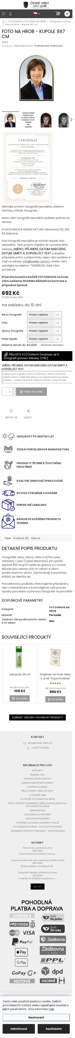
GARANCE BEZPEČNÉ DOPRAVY (38, 782)
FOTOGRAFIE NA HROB (59, 609)
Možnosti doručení (52, 345)
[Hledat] (3, 13)
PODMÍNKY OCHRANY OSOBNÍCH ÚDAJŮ (37, 822)
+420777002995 (40, 747)
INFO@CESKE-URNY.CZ (40, 743)
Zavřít (20, 404)
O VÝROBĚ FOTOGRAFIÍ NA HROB (37, 799)
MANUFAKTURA (37, 810)
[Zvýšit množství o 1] (14, 390)
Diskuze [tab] (35, 538)
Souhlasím (54, 1029)
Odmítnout (18, 1029)
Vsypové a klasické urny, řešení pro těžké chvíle (37, 860)
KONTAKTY (37, 770)
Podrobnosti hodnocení (49, 46)
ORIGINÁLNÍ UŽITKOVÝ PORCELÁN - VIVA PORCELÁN (37, 830)
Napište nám (37, 774)
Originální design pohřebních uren (37, 872)
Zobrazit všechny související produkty (37, 717)
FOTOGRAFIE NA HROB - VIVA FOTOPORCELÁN (37, 826)
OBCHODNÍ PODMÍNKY (37, 818)
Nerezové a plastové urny (37, 847)
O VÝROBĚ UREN (37, 795)
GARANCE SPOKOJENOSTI (37, 778)
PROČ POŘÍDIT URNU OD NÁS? (38, 790)
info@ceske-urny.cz (36, 261)
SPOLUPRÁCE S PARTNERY (37, 814)
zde (51, 1009)
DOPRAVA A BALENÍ (37, 786)
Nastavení (36, 1017)
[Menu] (67, 13)
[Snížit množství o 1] (14, 394)
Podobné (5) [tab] (21, 538)
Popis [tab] (8, 538)
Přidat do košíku (33, 391)
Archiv (37, 886)
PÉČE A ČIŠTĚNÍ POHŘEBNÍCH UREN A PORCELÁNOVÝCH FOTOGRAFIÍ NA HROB (37, 805)
